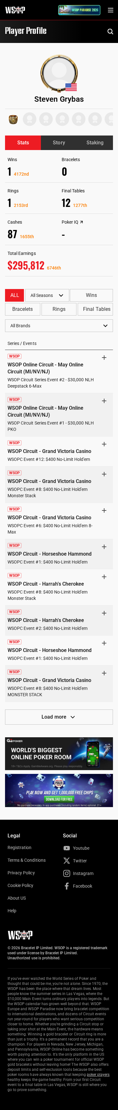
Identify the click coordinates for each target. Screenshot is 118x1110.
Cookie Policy (21, 885)
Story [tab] (59, 143)
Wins (91, 295)
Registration (19, 847)
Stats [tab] (23, 143)
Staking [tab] (95, 143)
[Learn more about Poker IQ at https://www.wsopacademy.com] (81, 222)
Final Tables (96, 309)
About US (17, 898)
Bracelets (22, 309)
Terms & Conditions (27, 860)
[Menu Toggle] (110, 10)
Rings (59, 309)
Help (12, 910)
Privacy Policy (21, 872)
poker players (98, 1074)
